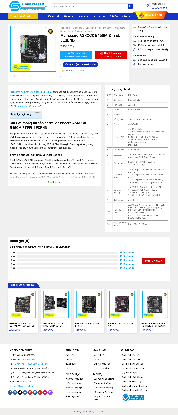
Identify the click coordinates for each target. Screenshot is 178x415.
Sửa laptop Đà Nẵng (103, 383)
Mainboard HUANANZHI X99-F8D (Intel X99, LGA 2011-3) (22, 324)
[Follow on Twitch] (50, 392)
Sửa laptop (68, 16)
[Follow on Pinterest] (30, 392)
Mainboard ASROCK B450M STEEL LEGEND (31, 92)
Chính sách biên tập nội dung (134, 390)
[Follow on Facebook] (10, 392)
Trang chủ (65, 28)
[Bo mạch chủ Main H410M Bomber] (89, 304)
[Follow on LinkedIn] (35, 392)
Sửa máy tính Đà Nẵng (104, 379)
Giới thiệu (70, 355)
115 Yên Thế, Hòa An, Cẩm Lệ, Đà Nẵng (30, 364)
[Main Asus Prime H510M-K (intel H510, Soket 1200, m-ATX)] (155, 304)
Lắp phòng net (99, 16)
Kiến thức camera (74, 392)
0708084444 (25, 381)
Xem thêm (53, 182)
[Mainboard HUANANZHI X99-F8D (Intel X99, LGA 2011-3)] (23, 304)
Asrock (88, 31)
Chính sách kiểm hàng (131, 381)
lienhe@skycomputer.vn (23, 386)
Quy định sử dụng (129, 373)
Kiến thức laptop (73, 383)
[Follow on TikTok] (20, 392)
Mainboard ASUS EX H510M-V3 (121, 324)
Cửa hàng (77, 28)
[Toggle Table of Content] (36, 114)
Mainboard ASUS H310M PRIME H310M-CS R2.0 (53, 324)
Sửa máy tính (53, 16)
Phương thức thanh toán (133, 368)
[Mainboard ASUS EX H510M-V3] (122, 304)
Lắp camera (83, 16)
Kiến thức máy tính (74, 379)
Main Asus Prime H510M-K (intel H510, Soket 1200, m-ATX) (153, 326)
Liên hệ (69, 359)
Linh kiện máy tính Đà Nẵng (99, 28)
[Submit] (130, 6)
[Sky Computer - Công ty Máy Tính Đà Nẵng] (28, 6)
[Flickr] (45, 392)
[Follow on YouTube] (40, 392)
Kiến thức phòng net (75, 388)
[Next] (20, 75)
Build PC (114, 16)
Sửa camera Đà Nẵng (103, 388)
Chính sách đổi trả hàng (132, 377)
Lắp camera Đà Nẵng (103, 392)
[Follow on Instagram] (15, 392)
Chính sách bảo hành (131, 359)
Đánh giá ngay (153, 261)
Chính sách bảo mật (131, 355)
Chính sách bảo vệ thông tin (134, 386)
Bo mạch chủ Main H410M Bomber (87, 324)
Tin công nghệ (72, 396)
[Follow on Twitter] (25, 392)
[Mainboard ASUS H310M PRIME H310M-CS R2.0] (56, 304)
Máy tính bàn (99, 355)
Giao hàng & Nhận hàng (132, 364)
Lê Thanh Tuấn (28, 359)
